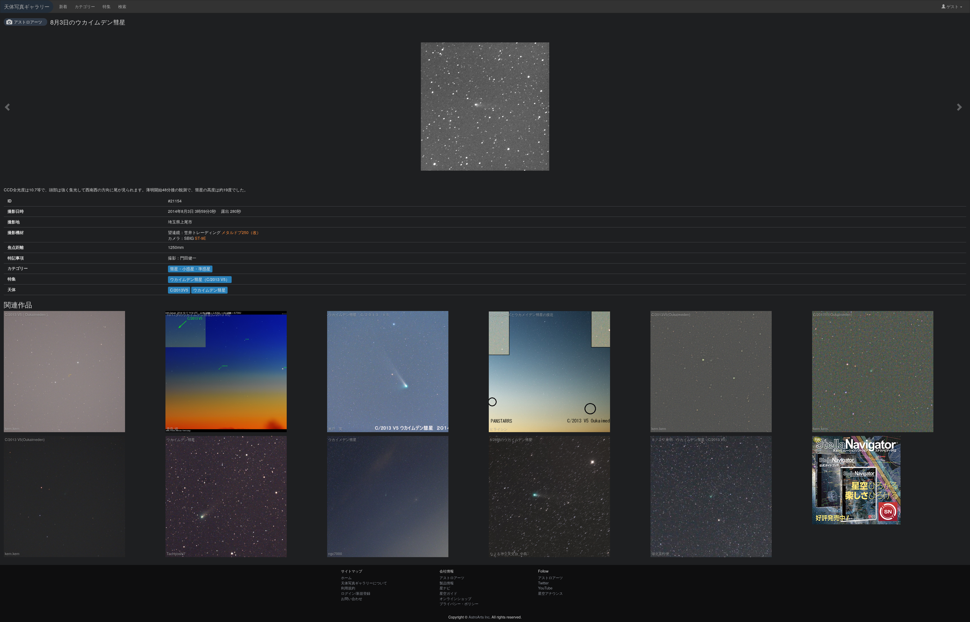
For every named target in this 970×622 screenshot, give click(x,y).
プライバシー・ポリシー (459, 603)
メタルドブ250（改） (243, 232)
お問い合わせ (351, 598)
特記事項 (16, 258)
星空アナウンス (550, 593)
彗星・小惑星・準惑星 (190, 269)
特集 (107, 6)
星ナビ (445, 587)
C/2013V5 (179, 290)
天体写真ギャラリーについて (364, 582)
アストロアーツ (28, 22)
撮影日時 (16, 211)
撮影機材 (16, 232)
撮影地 (14, 222)
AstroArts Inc (479, 616)
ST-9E (200, 238)
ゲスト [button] (952, 6)
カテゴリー (85, 6)
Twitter (543, 582)
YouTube (545, 587)
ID (10, 201)
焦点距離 (16, 247)
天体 (12, 289)
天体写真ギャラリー (27, 6)
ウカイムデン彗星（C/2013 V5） (200, 279)
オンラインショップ (455, 598)
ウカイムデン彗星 (209, 290)
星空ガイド (448, 593)
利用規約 (348, 587)
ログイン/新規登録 (355, 593)
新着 (63, 6)
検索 (122, 6)
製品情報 (447, 582)
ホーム (346, 577)
